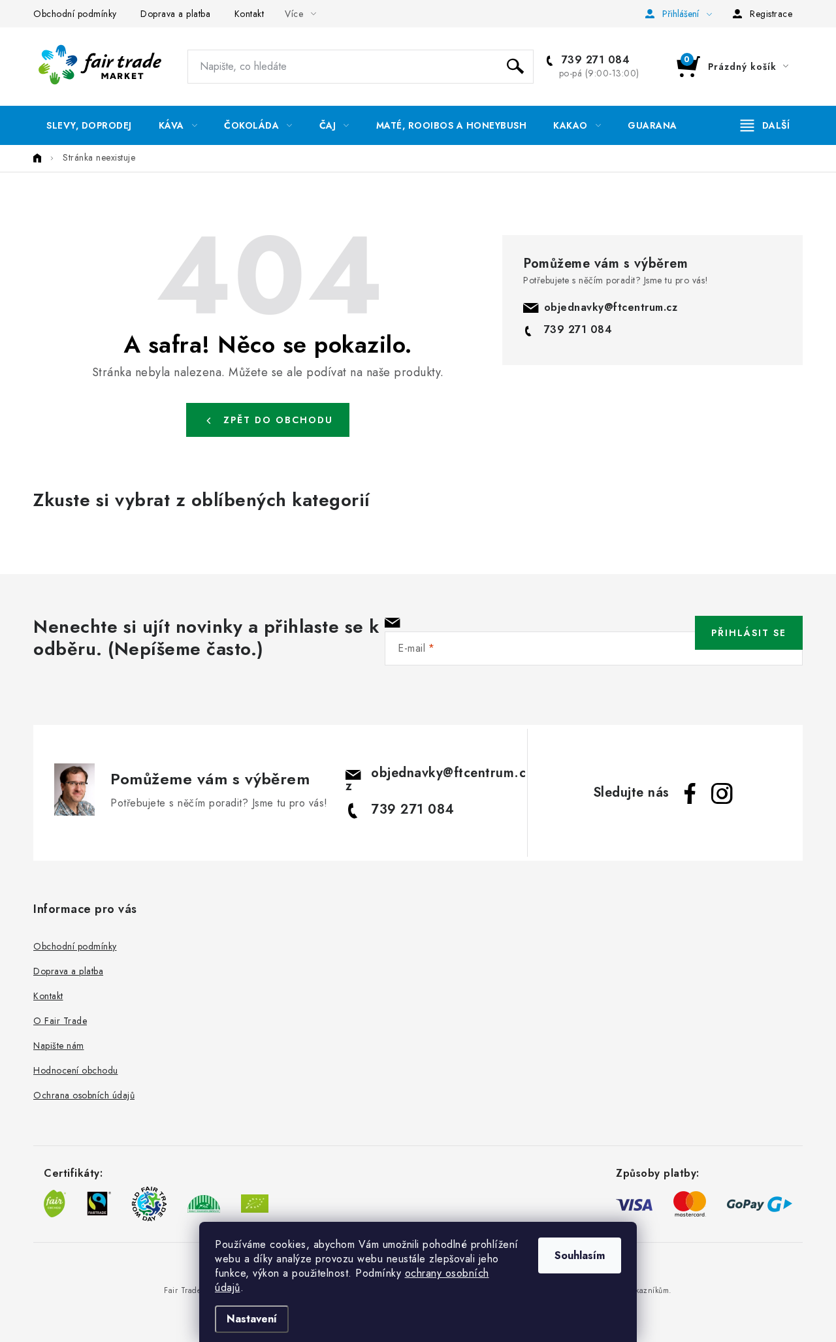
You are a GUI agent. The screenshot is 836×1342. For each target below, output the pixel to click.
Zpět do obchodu (278, 419)
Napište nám (58, 1045)
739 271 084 (594, 60)
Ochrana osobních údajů (84, 1095)
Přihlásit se (748, 632)
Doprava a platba (175, 13)
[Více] (765, 125)
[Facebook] (690, 793)
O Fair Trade (60, 1020)
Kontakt (249, 13)
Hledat (515, 67)
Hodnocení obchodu (75, 1070)
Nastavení (252, 1318)
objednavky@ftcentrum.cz (611, 307)
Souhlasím (580, 1255)
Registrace (771, 13)
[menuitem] (89, 125)
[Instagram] (721, 793)
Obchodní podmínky (75, 13)
